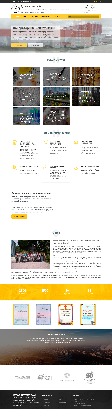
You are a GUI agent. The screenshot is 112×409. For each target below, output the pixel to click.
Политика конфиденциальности (82, 405)
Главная (16, 16)
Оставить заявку (35, 45)
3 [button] (57, 52)
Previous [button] (1, 35)
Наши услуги (34, 16)
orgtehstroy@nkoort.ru (92, 9)
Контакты (57, 16)
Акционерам (97, 1)
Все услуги (19, 45)
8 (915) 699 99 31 (90, 5)
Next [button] (111, 35)
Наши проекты (45, 16)
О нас (24, 16)
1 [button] (54, 52)
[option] (56, 35)
